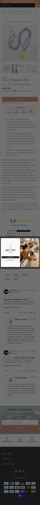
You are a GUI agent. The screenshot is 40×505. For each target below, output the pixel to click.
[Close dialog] (38, 239)
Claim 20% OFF (10, 257)
